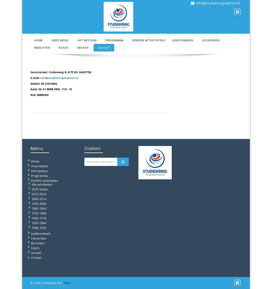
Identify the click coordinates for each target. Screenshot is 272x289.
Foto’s (63, 47)
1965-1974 (39, 218)
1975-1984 (39, 213)
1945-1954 (39, 228)
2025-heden (40, 189)
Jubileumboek (182, 40)
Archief (83, 47)
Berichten (42, 47)
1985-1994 (39, 209)
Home (38, 40)
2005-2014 (39, 199)
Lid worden (210, 40)
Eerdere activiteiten (148, 40)
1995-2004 (39, 204)
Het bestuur (87, 40)
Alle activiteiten (42, 184)
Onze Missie (60, 40)
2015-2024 (39, 194)
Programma (114, 40)
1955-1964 (39, 223)
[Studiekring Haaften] (118, 16)
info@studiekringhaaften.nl (218, 3)
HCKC (67, 283)
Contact (103, 47)
